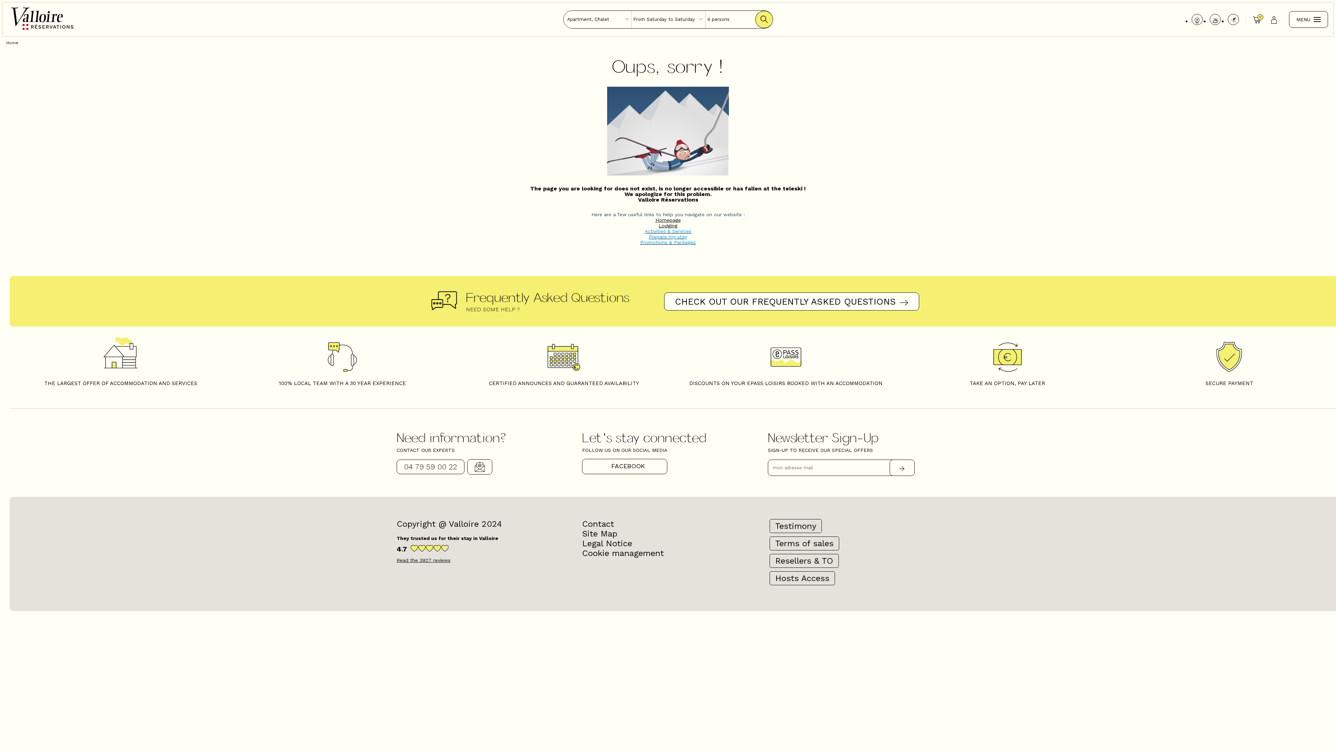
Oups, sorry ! (668, 65)
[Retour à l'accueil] (42, 29)
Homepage (668, 220)
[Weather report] (1215, 19)
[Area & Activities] (1233, 19)
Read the (424, 560)
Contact (479, 467)
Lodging (668, 225)
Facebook (628, 466)
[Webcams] (1197, 19)
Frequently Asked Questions (547, 297)
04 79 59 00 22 (430, 466)
